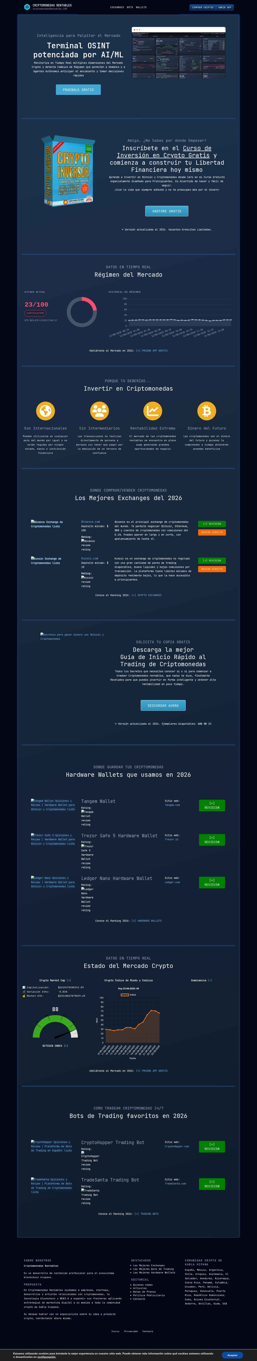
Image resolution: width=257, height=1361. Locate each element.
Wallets (141, 7)
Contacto (139, 1298)
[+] (69, 980)
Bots (130, 7)
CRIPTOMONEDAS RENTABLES (52, 5)
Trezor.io (171, 839)
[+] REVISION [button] (212, 523)
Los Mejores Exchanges (149, 1265)
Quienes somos (143, 1284)
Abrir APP (224, 7)
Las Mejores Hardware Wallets (154, 1272)
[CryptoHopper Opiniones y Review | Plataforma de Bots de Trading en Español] (53, 1146)
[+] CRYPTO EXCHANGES (147, 595)
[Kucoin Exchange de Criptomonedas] (53, 560)
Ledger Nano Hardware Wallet (116, 878)
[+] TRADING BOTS (147, 1214)
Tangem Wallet (98, 801)
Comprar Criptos (203, 7)
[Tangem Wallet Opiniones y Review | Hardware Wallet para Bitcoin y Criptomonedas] (53, 805)
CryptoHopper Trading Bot (112, 1142)
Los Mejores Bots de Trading (153, 1269)
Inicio (115, 1331)
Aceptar (232, 1355)
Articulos (140, 1288)
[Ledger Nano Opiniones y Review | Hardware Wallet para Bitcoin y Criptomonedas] (53, 882)
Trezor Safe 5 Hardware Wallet (119, 836)
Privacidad (131, 1331)
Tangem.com (172, 805)
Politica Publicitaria (149, 1295)
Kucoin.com (89, 558)
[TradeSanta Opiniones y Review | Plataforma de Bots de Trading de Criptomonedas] (53, 1185)
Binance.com (90, 522)
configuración (46, 1356)
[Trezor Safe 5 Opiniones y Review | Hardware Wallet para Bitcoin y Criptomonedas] (53, 839)
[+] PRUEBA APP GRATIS (152, 350)
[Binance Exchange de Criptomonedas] (53, 524)
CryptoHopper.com (177, 1146)
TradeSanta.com (175, 1183)
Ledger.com (172, 882)
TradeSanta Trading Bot (110, 1180)
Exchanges (117, 7)
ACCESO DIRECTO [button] (212, 532)
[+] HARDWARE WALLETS (147, 920)
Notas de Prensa (144, 1291)
